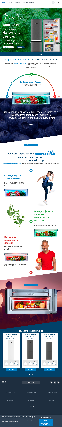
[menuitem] (10, 2)
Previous (4, 331)
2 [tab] (31, 124)
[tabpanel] (31, 121)
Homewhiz (32, 406)
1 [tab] (29, 124)
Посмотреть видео (8, 47)
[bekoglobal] (3, 2)
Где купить (20, 47)
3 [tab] (32, 124)
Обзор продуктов (54, 54)
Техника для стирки (31, 392)
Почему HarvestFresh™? (23, 54)
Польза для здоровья (39, 54)
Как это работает (8, 54)
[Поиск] (59, 2)
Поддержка (31, 400)
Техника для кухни (10, 392)
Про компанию (10, 400)
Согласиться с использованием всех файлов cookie (46, 424)
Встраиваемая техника (51, 392)
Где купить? (51, 400)
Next (57, 331)
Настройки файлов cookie (46, 417)
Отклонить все (46, 420)
